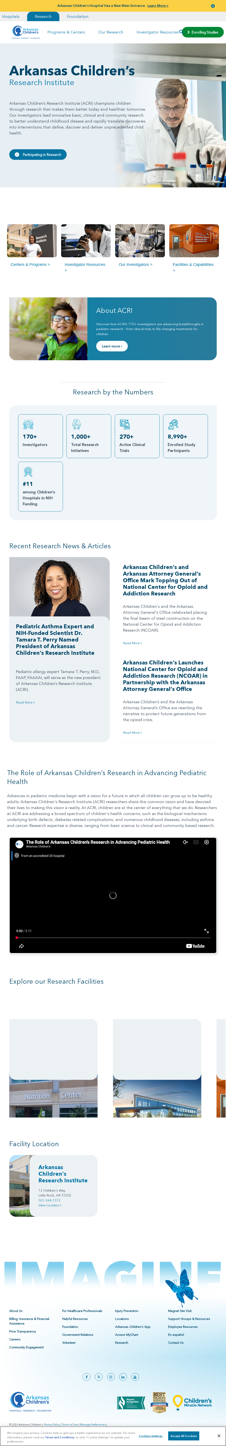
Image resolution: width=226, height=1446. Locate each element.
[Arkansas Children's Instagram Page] (111, 1377)
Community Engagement (26, 1347)
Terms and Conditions (59, 1437)
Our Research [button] (110, 32)
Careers (15, 1339)
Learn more (111, 346)
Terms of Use (70, 1424)
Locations (122, 1319)
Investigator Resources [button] (158, 32)
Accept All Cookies (184, 1435)
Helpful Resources (75, 1319)
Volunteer (69, 1343)
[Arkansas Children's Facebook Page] (86, 1377)
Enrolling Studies (204, 32)
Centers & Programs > (30, 264)
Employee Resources (183, 1327)
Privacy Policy (52, 1424)
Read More (25, 702)
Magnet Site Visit (180, 1311)
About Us (16, 1311)
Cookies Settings (150, 1435)
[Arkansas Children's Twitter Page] (99, 1377)
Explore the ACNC (28, 1071)
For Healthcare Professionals (82, 1311)
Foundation (78, 16)
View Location (49, 1205)
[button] (213, 5)
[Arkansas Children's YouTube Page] (135, 1377)
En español (176, 1335)
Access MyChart (126, 1335)
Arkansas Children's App (133, 1327)
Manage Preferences (93, 1424)
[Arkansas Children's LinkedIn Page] (123, 1377)
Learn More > (158, 6)
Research (43, 16)
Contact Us (176, 1343)
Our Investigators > (136, 264)
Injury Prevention (126, 1311)
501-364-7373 (49, 1200)
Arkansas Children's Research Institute (63, 1174)
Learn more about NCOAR (137, 1061)
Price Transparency (22, 1331)
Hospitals (10, 16)
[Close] (219, 1436)
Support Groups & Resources (189, 1319)
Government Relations (77, 1335)
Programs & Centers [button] (66, 32)
